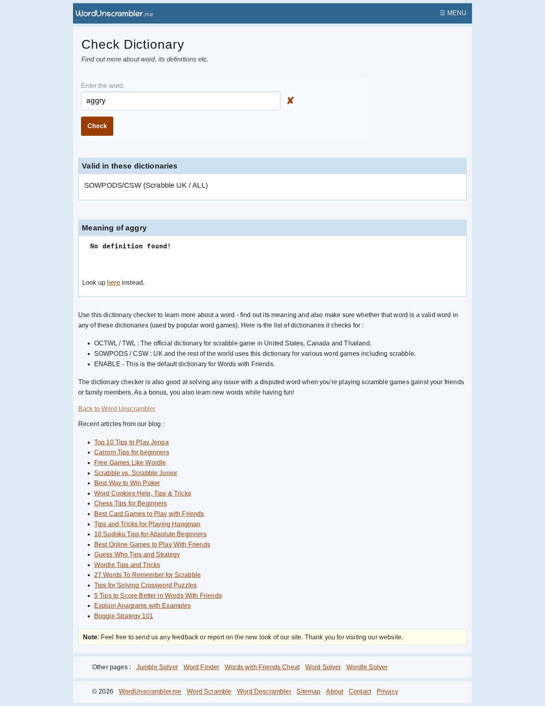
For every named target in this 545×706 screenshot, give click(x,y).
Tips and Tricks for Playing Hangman (147, 524)
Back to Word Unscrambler (117, 408)
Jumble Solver (157, 667)
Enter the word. (102, 85)
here (113, 282)
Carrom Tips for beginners (131, 452)
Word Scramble (209, 691)
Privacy (387, 691)
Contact (360, 691)
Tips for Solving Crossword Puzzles (145, 585)
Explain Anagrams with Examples (142, 605)
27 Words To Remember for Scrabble (147, 574)
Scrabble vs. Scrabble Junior (135, 473)
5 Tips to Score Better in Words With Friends (158, 595)
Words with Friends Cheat (262, 667)
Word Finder (201, 667)
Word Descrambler (264, 691)
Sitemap (308, 691)
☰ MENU (453, 13)
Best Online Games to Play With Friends (152, 544)
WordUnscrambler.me (150, 691)
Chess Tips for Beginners (130, 503)
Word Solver (323, 667)
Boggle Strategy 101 (123, 616)
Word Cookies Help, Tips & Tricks (142, 493)
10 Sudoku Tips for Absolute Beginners (150, 534)
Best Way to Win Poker (127, 483)
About (334, 691)
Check (97, 126)
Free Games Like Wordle (130, 462)
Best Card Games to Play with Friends (149, 513)
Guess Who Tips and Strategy (137, 554)
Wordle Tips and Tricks (127, 564)
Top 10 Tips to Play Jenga (131, 442)
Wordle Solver (366, 667)
